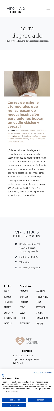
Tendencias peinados (16, 141)
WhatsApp (24, 262)
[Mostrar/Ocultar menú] (48, 9)
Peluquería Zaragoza (37, 139)
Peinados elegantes (30, 136)
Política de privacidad (43, 372)
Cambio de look (35, 131)
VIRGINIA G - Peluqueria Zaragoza (19, 41)
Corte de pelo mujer (28, 133)
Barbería (24, 131)
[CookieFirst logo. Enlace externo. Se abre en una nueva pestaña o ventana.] (3, 375)
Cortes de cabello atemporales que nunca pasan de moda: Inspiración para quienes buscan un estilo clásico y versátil (27, 83)
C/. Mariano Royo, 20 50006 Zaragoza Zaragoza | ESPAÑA (29, 248)
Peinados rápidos (21, 139)
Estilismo (17, 136)
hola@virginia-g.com (29, 267)
